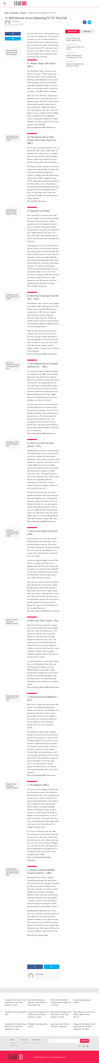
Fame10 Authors (25, 1043)
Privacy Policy (36, 1039)
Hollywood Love (14, 1045)
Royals (12, 1039)
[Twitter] (89, 22)
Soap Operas (13, 1043)
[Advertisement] (43, 951)
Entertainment (14, 13)
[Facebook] (84, 22)
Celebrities (23, 13)
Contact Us (24, 1039)
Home (6, 13)
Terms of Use (35, 1043)
